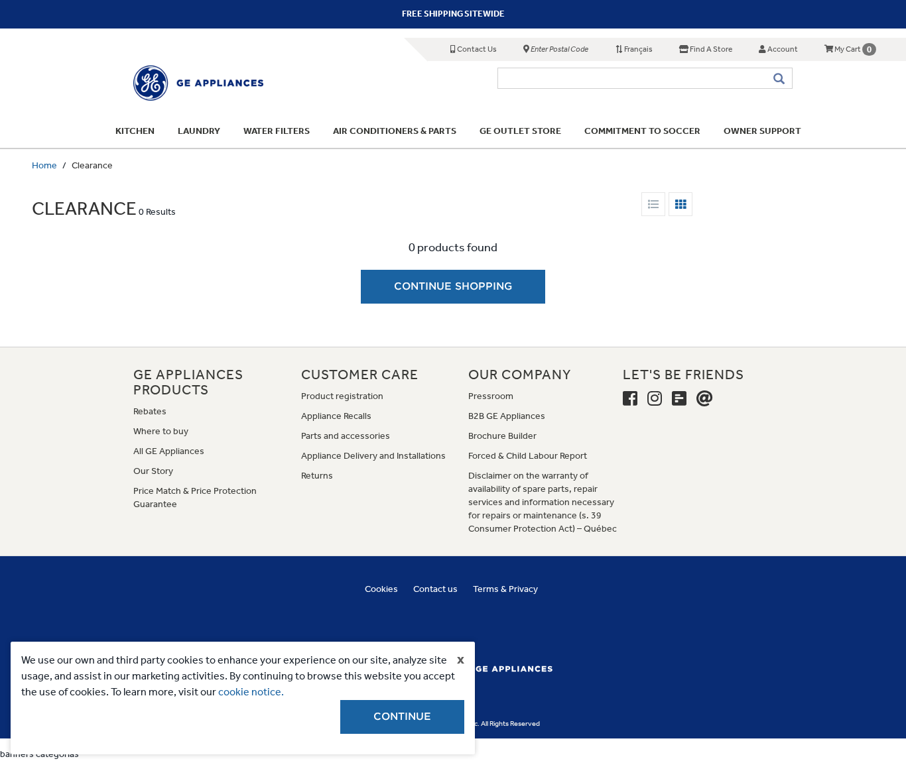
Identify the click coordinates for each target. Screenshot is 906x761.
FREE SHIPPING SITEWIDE (453, 14)
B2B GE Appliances (506, 416)
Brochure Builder (502, 435)
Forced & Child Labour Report (527, 455)
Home (44, 165)
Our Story (153, 471)
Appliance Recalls (336, 416)
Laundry (199, 131)
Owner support (762, 131)
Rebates (149, 411)
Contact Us (476, 49)
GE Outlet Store (520, 131)
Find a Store (710, 49)
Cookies (381, 589)
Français (638, 49)
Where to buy (160, 431)
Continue (402, 717)
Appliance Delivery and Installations (373, 455)
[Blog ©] (679, 399)
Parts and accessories (345, 435)
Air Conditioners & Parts (394, 131)
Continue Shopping (453, 286)
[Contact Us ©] (704, 399)
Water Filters (276, 131)
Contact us (435, 589)
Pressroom (490, 396)
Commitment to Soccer (642, 131)
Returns (317, 475)
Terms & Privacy (505, 589)
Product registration (342, 396)
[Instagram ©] (654, 399)
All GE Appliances (168, 451)
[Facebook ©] (630, 399)
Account (782, 49)
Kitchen (135, 131)
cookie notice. (251, 691)
